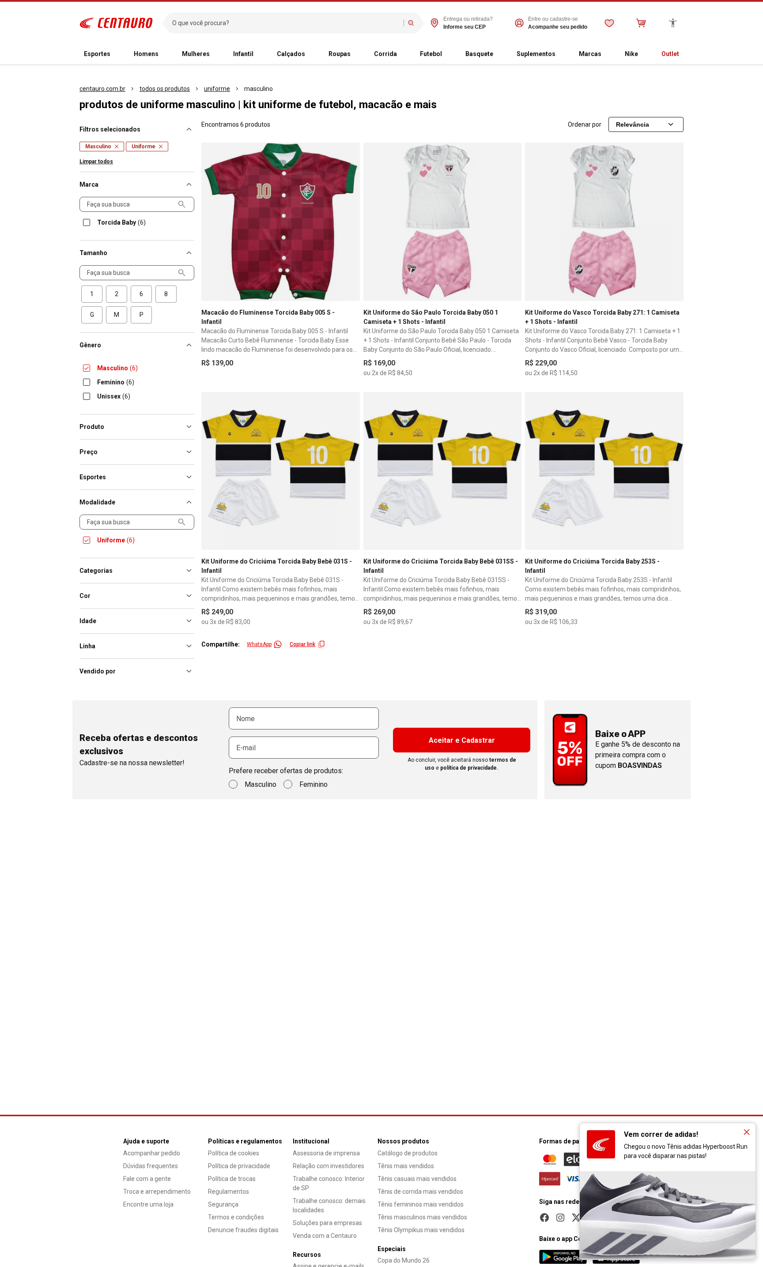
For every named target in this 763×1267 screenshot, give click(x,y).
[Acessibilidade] (673, 23)
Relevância (632, 124)
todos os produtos (165, 88)
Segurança (223, 1204)
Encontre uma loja (148, 1204)
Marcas (590, 53)
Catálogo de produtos (408, 1153)
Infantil (243, 53)
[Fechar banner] (746, 1132)
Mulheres (196, 53)
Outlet (670, 53)
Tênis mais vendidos (406, 1165)
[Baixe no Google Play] (563, 1257)
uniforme (217, 88)
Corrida (385, 53)
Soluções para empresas (327, 1222)
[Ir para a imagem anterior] (212, 221)
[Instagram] (560, 1217)
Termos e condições (236, 1217)
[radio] (91, 294)
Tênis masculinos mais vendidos (422, 1217)
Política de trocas (232, 1178)
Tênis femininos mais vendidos (421, 1204)
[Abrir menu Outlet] (686, 54)
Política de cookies (233, 1153)
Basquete (479, 53)
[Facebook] (544, 1217)
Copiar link (302, 644)
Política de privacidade (239, 1165)
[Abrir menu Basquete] (500, 54)
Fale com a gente (147, 1178)
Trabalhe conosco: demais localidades (329, 1205)
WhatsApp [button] (259, 644)
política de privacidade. (469, 768)
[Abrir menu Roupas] (357, 54)
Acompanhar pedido (151, 1153)
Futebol (431, 53)
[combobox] (286, 23)
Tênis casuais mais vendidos (417, 1178)
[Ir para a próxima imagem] (349, 221)
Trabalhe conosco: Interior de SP (329, 1183)
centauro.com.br (102, 88)
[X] (576, 1217)
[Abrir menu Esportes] (117, 54)
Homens (146, 53)
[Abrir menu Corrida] (404, 54)
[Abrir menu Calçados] (312, 54)
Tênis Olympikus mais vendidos (421, 1229)
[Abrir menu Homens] (165, 54)
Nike (631, 53)
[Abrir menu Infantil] (260, 54)
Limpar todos (96, 161)
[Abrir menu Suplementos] (562, 54)
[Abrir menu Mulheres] (217, 54)
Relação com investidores (328, 1165)
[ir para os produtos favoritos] (609, 23)
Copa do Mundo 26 (404, 1260)
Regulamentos (228, 1191)
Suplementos (536, 53)
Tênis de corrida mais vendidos (420, 1191)
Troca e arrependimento (157, 1191)
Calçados (291, 53)
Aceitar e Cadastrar (462, 740)
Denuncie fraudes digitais (243, 1229)
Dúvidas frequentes (150, 1165)
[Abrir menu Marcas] (608, 54)
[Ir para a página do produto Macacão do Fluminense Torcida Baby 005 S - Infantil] (280, 222)
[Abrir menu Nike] (645, 54)
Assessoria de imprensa (326, 1153)
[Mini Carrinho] (641, 23)
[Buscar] (411, 22)
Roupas (340, 53)
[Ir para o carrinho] (641, 23)
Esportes (97, 53)
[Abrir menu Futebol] (449, 54)
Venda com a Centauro (325, 1235)
